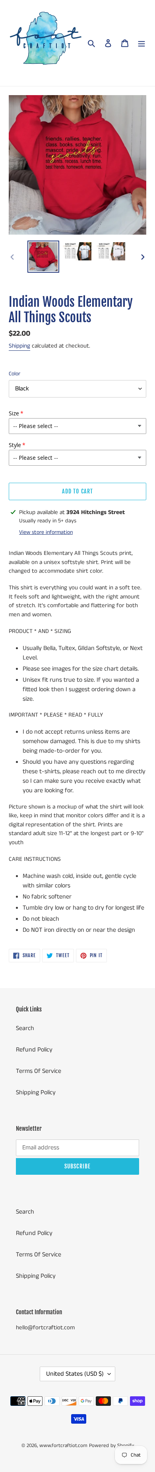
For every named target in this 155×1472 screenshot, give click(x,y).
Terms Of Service (38, 1071)
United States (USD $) (75, 1373)
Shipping (19, 346)
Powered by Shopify (111, 1445)
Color (14, 374)
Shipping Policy (36, 1092)
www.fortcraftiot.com (63, 1445)
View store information (46, 532)
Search (25, 1028)
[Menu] (141, 43)
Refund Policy (34, 1049)
